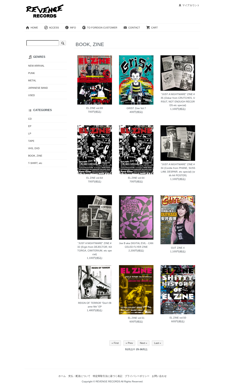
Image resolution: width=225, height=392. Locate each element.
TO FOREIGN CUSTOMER (102, 27)
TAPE (31, 141)
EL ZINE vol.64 (94, 177)
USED (31, 95)
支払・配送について (79, 376)
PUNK (31, 73)
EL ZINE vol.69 (94, 108)
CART (154, 27)
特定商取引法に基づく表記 (107, 376)
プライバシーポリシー (137, 376)
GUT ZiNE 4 (178, 247)
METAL (32, 80)
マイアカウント (191, 5)
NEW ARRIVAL (36, 65)
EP (29, 126)
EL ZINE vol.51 (136, 317)
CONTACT (134, 27)
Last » (157, 343)
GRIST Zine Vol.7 (136, 108)
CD (30, 118)
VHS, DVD (34, 148)
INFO (73, 27)
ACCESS (54, 27)
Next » (143, 343)
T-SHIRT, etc (35, 163)
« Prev (129, 343)
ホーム (62, 376)
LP (29, 133)
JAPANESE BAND (38, 87)
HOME (34, 27)
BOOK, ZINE (35, 155)
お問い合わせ (159, 376)
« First (115, 343)
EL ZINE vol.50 (178, 317)
